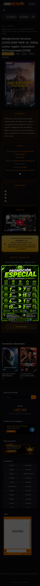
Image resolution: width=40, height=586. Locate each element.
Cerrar (37, 267)
